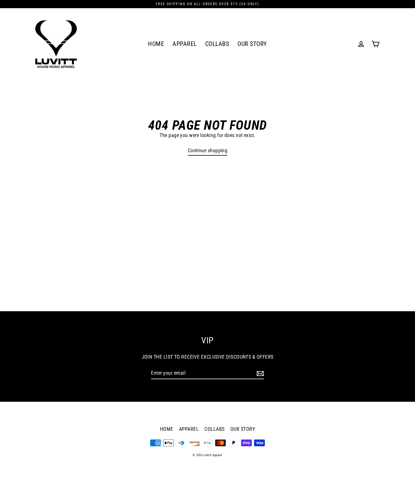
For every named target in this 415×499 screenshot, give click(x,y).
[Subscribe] (259, 373)
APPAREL (184, 43)
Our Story (252, 43)
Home (156, 43)
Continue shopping (208, 150)
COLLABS (217, 43)
